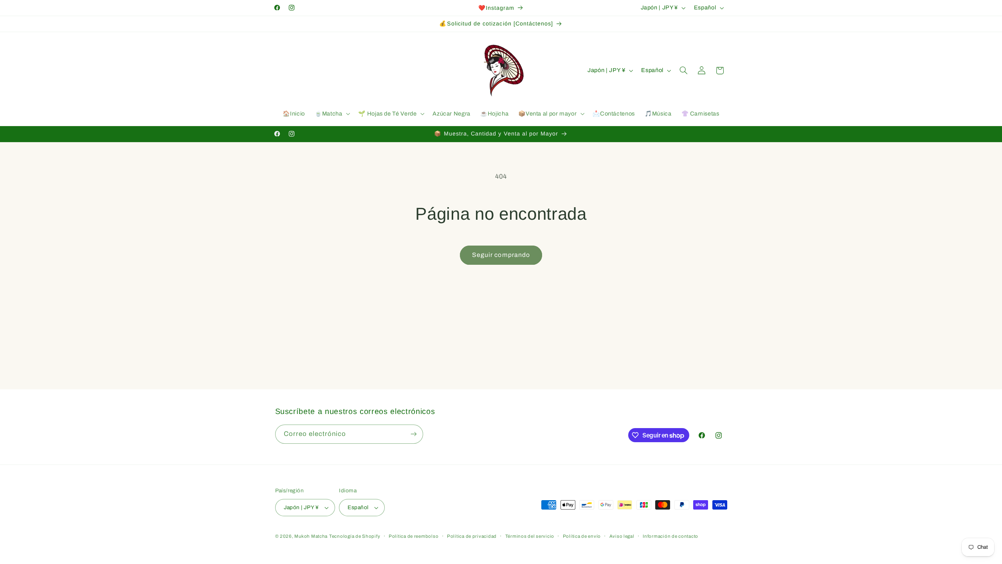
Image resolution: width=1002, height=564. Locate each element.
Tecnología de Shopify (354, 536)
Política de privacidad (472, 536)
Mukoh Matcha (311, 536)
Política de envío (582, 536)
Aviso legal (621, 536)
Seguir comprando (501, 254)
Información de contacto (670, 536)
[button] (331, 114)
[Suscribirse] (413, 434)
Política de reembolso (413, 536)
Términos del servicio (529, 536)
